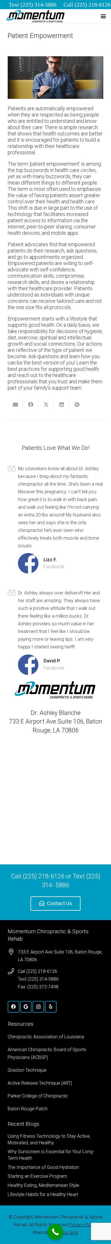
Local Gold (67, 1232)
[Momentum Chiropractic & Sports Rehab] (36, 16)
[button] (103, 16)
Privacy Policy (83, 1224)
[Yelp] (51, 1007)
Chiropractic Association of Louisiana (46, 1036)
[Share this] (30, 404)
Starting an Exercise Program (37, 1176)
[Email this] (15, 404)
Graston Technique (27, 1070)
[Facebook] (13, 1007)
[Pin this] (77, 404)
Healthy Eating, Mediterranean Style (43, 1185)
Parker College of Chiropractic (38, 1096)
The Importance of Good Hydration (43, 1167)
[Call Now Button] (55, 1232)
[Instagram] (38, 1007)
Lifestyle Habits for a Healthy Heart (43, 1194)
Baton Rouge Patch (28, 1108)
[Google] (26, 1007)
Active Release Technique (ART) (40, 1083)
